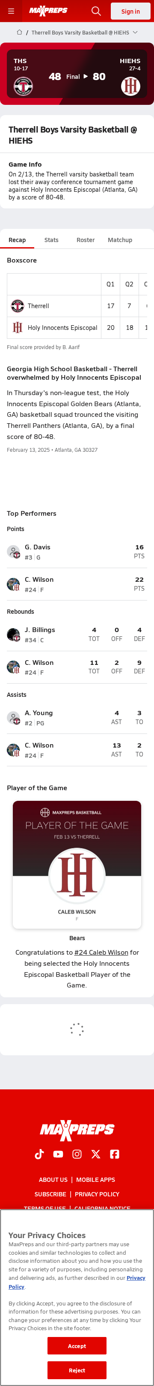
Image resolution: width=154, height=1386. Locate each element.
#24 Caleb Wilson (101, 951)
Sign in (130, 11)
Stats (51, 239)
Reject (77, 1370)
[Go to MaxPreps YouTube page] (58, 1155)
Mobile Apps (95, 1179)
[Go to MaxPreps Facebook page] (115, 1155)
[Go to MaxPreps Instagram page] (77, 1155)
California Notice (102, 1208)
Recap (17, 239)
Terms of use (45, 1208)
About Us (53, 1179)
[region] (77, 1297)
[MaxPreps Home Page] (19, 32)
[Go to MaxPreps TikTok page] (39, 1155)
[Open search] (96, 11)
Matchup (120, 239)
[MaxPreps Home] (48, 11)
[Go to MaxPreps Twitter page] (96, 1155)
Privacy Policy (97, 1194)
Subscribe (50, 1194)
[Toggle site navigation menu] (11, 11)
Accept (77, 1346)
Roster (86, 239)
